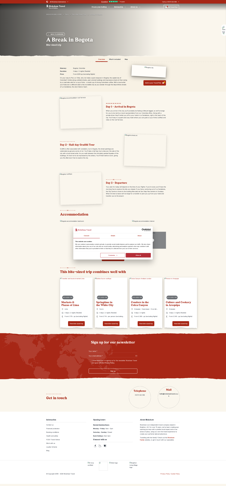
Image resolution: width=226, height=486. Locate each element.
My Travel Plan (172, 7)
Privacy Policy (109, 363)
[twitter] (100, 446)
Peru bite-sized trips (79, 14)
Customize (111, 255)
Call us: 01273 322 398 (169, 2)
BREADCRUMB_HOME (54, 14)
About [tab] (139, 235)
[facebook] (95, 446)
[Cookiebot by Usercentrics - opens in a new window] (143, 230)
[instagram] (105, 446)
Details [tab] (113, 235)
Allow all (138, 255)
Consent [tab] (86, 235)
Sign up (113, 371)
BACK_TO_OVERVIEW (57, 34)
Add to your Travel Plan (155, 82)
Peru (67, 14)
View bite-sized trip (76, 324)
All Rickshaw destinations (58, 2)
